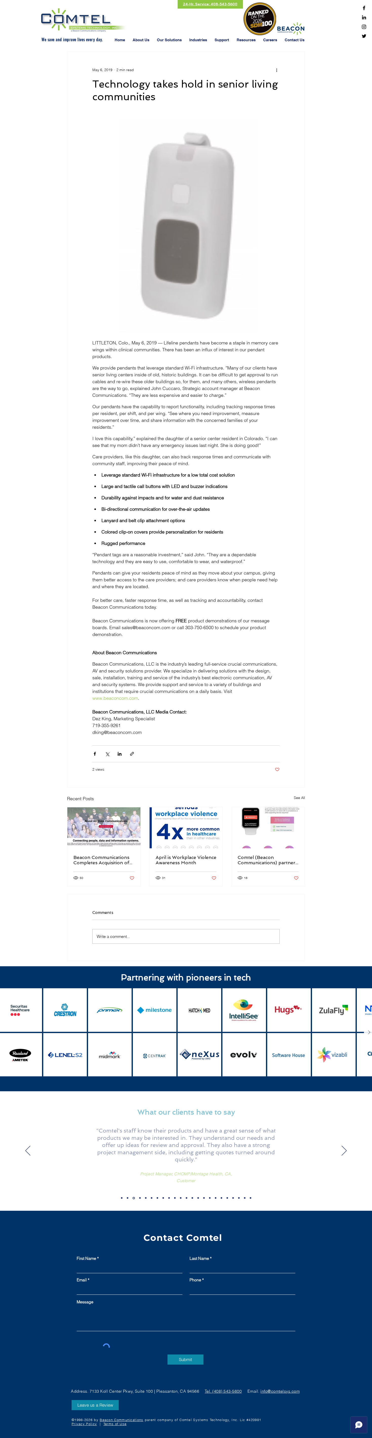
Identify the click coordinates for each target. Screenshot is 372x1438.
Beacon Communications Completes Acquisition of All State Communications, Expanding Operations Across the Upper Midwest (102, 860)
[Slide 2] (157, 1198)
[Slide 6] (180, 1198)
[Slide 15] (233, 1198)
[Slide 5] (175, 1198)
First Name (86, 1258)
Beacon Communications (121, 1420)
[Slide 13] (221, 1198)
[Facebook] (364, 8)
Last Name (199, 1258)
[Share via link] (132, 753)
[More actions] (277, 70)
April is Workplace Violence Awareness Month (186, 860)
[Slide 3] (163, 1198)
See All (299, 797)
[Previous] (27, 1151)
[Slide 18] (250, 1198)
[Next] (344, 1151)
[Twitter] (364, 36)
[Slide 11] (210, 1198)
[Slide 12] (215, 1198)
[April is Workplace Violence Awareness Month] (186, 827)
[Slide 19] (121, 1198)
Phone (195, 1280)
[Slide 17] (244, 1198)
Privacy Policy (84, 1424)
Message (85, 1302)
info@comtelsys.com (280, 1391)
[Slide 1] (151, 1198)
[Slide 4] (169, 1198)
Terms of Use (115, 1424)
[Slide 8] (192, 1198)
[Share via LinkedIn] (119, 753)
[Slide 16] (239, 1198)
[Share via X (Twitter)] (107, 753)
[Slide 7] (186, 1198)
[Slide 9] (198, 1198)
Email (82, 1280)
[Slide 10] (204, 1198)
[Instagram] (364, 27)
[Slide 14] (227, 1198)
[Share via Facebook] (94, 753)
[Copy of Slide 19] (127, 1198)
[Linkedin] (364, 17)
